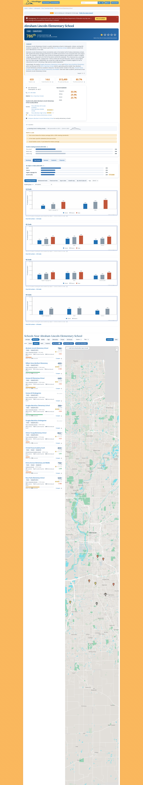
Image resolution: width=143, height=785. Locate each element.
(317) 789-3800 (32, 92)
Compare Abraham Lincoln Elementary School (41, 118)
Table (116, 339)
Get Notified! (101, 18)
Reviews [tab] (46, 160)
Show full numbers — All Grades (33, 324)
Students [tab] (53, 160)
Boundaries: (68, 343)
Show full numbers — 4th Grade (33, 254)
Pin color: (81, 343)
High (48, 339)
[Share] (102, 2)
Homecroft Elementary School (35, 378)
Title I (86, 339)
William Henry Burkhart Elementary (74, 64)
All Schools (69, 339)
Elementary (35, 339)
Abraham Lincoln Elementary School (37, 348)
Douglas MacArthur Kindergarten (36, 420)
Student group (28, 184)
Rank (42, 343)
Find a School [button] (46, 2)
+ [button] (116, 348)
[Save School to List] (61, 358)
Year (90, 180)
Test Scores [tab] (37, 160)
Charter (78, 339)
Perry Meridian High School (39, 113)
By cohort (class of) (81, 180)
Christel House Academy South (35, 448)
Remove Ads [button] (115, 2)
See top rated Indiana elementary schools (40, 115)
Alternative (55, 339)
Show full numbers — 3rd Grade (33, 219)
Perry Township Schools (60, 48)
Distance (36, 343)
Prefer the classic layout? (86, 13)
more (60, 100)
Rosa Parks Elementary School (35, 478)
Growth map (71, 180)
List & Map (109, 339)
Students (48, 343)
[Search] (99, 2)
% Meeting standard (31, 180)
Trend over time (54, 180)
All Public (27, 339)
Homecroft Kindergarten (33, 393)
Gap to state (63, 180)
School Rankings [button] (55, 2)
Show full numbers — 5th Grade (33, 289)
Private (62, 339)
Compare (58, 358)
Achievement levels (42, 180)
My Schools (56, 343)
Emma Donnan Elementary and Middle (48, 69)
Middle (43, 339)
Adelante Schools (30, 467)
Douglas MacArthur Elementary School (50, 64)
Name (30, 343)
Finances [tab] (62, 160)
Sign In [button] (107, 2)
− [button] (116, 350)
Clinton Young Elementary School (36, 433)
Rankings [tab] (28, 160)
